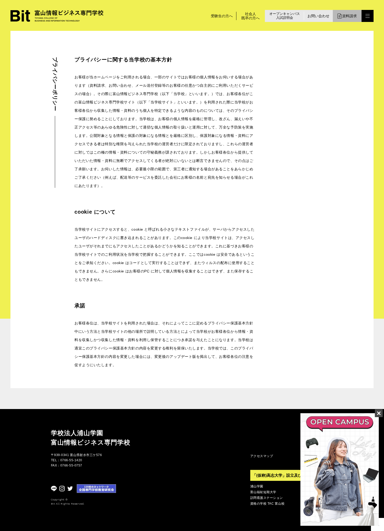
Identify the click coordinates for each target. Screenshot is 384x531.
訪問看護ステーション (266, 498)
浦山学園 (256, 486)
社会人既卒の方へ (250, 16)
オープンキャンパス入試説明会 (284, 16)
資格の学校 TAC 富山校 (267, 503)
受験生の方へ (222, 16)
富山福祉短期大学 (263, 492)
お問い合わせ (318, 16)
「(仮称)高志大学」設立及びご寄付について (290, 475)
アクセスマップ (261, 456)
